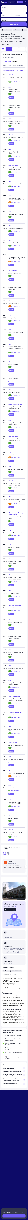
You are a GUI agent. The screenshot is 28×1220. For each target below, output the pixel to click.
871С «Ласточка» (13, 830)
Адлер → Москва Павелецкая (16, 773)
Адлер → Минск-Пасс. (14, 547)
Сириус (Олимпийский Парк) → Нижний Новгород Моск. (15, 348)
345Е (9, 211)
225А (9, 591)
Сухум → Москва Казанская (15, 668)
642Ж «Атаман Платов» (15, 712)
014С (9, 575)
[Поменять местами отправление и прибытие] (24, 9)
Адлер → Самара (13, 818)
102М (9, 181)
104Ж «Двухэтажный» (14, 605)
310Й (9, 376)
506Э (9, 799)
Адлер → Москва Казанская (15, 608)
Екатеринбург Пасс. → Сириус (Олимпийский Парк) (16, 500)
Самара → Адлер (13, 318)
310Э (9, 361)
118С (9, 815)
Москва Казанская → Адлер (15, 184)
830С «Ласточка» (13, 226)
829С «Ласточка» (13, 135)
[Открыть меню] (26, 2)
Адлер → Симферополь (14, 273)
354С (9, 680)
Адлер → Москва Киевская (15, 332)
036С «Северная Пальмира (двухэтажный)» (16, 513)
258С (9, 420)
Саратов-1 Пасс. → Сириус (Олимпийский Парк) (15, 122)
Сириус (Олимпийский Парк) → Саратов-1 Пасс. (15, 578)
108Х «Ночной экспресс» (15, 757)
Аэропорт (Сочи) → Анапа (15, 228)
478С (9, 301)
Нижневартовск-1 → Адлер (15, 214)
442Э (9, 452)
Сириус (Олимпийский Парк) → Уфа (14, 288)
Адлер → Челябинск (13, 303)
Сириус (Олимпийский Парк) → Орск (14, 562)
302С (9, 544)
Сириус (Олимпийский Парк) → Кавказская (14, 407)
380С (9, 390)
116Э (9, 240)
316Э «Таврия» (12, 270)
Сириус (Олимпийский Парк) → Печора (14, 423)
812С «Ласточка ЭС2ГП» (15, 404)
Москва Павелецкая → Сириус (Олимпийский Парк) (16, 258)
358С (9, 285)
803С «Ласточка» (13, 436)
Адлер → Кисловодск (14, 788)
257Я (9, 87)
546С (9, 559)
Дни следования (15, 81)
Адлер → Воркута (13, 364)
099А (9, 650)
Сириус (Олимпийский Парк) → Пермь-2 (14, 683)
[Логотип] (4, 2)
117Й (9, 315)
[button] (6, 30)
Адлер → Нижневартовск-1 (15, 622)
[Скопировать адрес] (15, 906)
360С (9, 726)
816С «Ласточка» (13, 481)
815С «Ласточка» (13, 75)
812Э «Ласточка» (13, 103)
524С (9, 195)
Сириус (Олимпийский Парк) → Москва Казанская (15, 699)
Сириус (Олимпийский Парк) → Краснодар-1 (14, 168)
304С (9, 666)
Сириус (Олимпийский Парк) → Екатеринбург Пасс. (16, 198)
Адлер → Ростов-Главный (15, 454)
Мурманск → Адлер (13, 593)
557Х (9, 254)
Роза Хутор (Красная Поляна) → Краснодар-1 (14, 484)
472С (9, 771)
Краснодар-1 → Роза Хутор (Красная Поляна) (15, 78)
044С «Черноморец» (14, 696)
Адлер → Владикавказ (14, 392)
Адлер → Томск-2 (13, 243)
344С (9, 785)
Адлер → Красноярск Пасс (15, 469)
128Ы (9, 466)
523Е (9, 497)
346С (9, 619)
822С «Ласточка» (13, 634)
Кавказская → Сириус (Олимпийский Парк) (14, 106)
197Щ (9, 530)
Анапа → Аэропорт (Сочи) (15, 137)
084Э (9, 329)
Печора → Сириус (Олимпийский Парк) (14, 90)
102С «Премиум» (13, 742)
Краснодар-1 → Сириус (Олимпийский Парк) (14, 439)
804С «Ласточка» (13, 165)
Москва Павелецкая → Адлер (16, 533)
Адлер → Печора (13, 378)
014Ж (9, 119)
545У (9, 149)
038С (9, 344)
